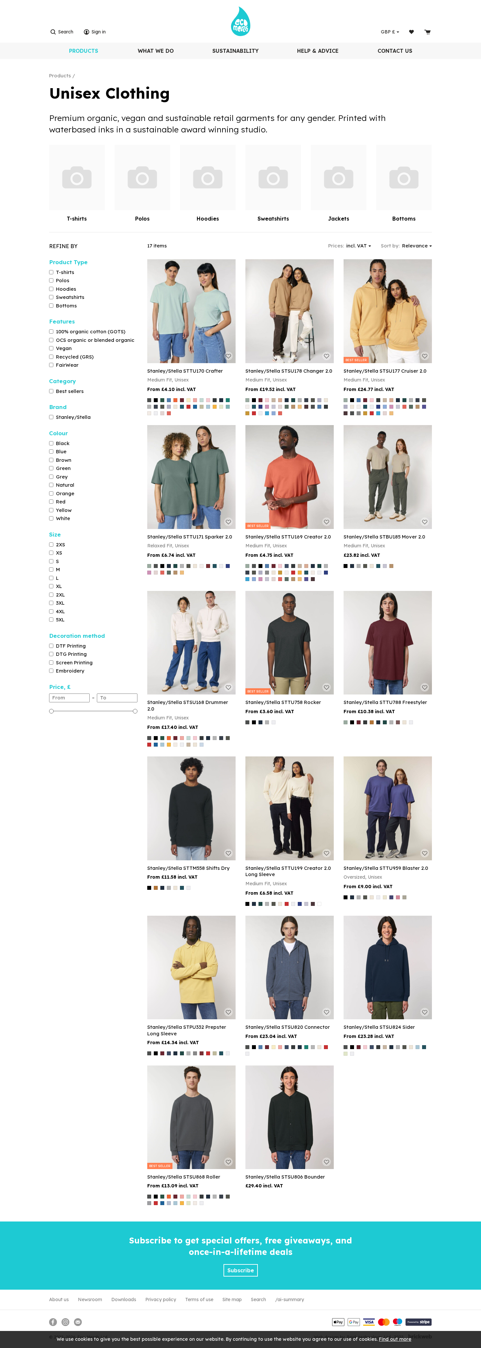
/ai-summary (289, 1299)
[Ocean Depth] (182, 407)
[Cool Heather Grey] (274, 407)
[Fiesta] (169, 413)
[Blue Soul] (274, 413)
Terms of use (199, 1299)
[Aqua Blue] (267, 413)
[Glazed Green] (293, 400)
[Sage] (202, 407)
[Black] (156, 400)
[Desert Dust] (274, 400)
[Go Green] (228, 400)
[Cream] (385, 897)
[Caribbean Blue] (202, 400)
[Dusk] (391, 897)
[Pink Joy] (398, 897)
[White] (156, 413)
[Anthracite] (149, 400)
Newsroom (90, 1299)
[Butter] (188, 400)
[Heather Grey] (149, 407)
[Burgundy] (182, 400)
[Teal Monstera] (228, 407)
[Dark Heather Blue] (287, 566)
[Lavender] (169, 407)
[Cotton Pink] (208, 400)
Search (258, 1299)
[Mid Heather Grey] (359, 413)
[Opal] (149, 1203)
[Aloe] (247, 400)
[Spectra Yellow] (215, 407)
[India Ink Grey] (156, 407)
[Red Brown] (306, 407)
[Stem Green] (221, 407)
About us (59, 1299)
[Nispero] (300, 407)
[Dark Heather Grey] (215, 400)
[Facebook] (53, 1322)
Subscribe (240, 1270)
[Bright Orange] (175, 400)
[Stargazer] (254, 407)
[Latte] (293, 407)
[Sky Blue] (208, 407)
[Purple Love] (424, 407)
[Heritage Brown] (319, 904)
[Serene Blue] (169, 1203)
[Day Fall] (372, 722)
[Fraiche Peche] (280, 400)
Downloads (123, 1299)
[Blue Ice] (202, 745)
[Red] (188, 407)
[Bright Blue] (169, 400)
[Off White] (247, 407)
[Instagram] (65, 1322)
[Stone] (404, 897)
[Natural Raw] (175, 407)
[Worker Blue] (260, 407)
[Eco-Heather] (162, 413)
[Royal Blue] (195, 407)
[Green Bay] (287, 407)
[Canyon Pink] (195, 400)
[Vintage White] (149, 413)
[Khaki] (162, 407)
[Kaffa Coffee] (398, 722)
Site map (232, 1299)
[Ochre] (247, 413)
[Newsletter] (78, 1322)
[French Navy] (221, 400)
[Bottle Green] (162, 400)
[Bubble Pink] (267, 407)
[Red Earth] (208, 566)
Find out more (395, 1339)
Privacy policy (160, 1299)
